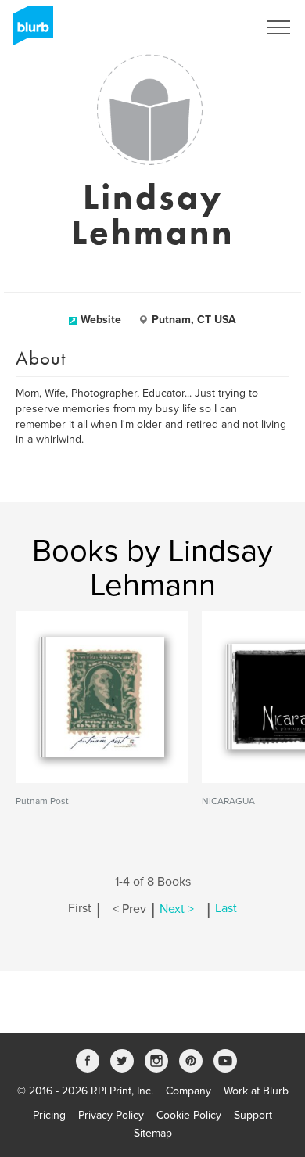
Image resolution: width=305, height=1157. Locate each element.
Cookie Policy (188, 1115)
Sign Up (217, 27)
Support (253, 1115)
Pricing (49, 1115)
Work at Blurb (256, 1091)
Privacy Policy (111, 1115)
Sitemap (153, 1133)
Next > (177, 909)
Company (188, 1091)
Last (226, 909)
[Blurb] (28, 31)
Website (101, 319)
